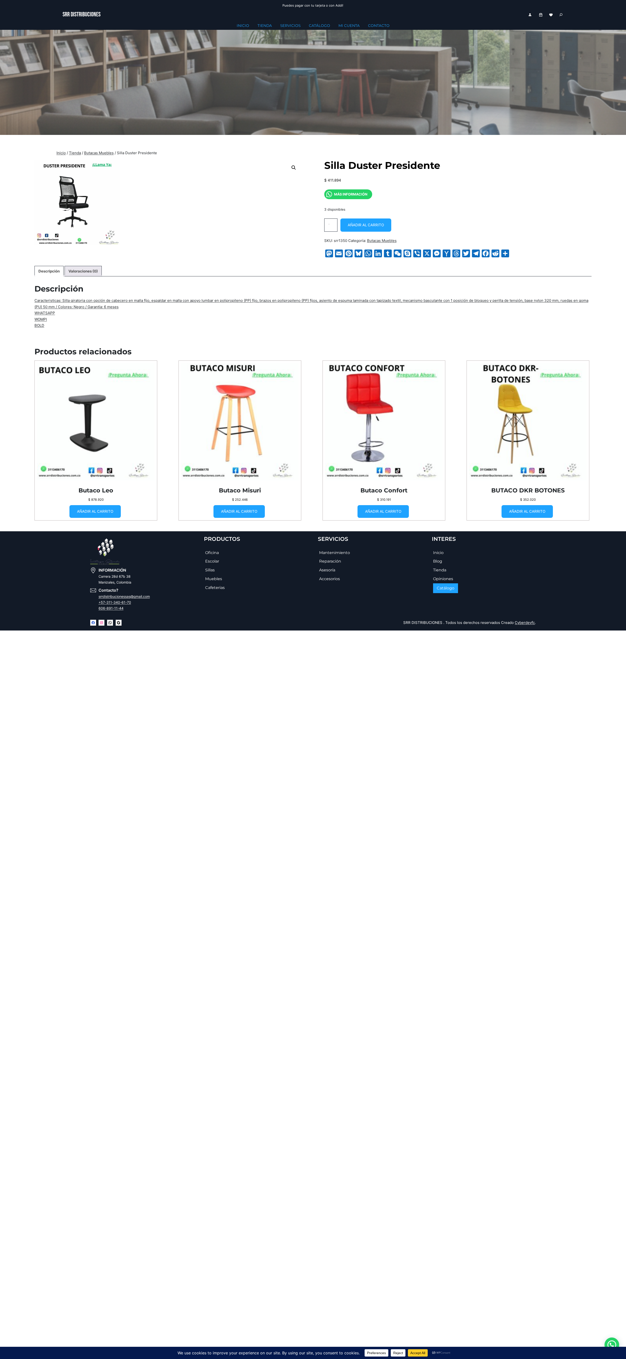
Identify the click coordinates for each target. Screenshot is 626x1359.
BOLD (39, 325)
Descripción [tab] (49, 271)
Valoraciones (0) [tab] (83, 271)
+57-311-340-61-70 (115, 602)
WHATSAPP (44, 313)
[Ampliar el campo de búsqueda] (561, 15)
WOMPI (40, 319)
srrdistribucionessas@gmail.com (124, 596)
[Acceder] (530, 14)
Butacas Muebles (99, 153)
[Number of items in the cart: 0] (541, 15)
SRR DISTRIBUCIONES (82, 14)
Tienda (75, 153)
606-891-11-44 (111, 608)
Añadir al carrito (366, 225)
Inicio (61, 153)
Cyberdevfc (525, 622)
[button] (293, 167)
